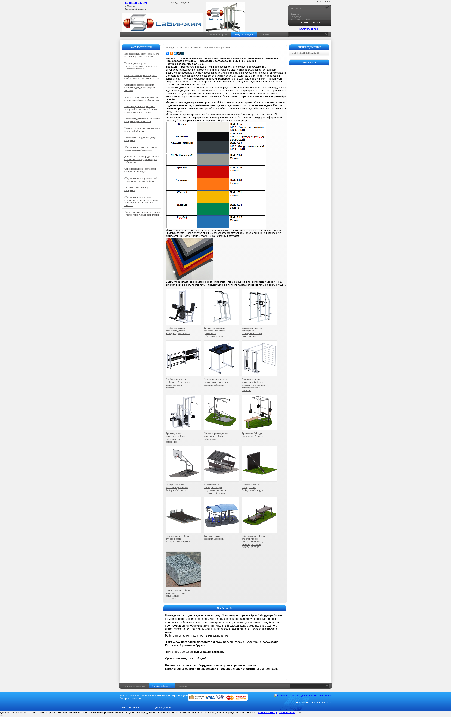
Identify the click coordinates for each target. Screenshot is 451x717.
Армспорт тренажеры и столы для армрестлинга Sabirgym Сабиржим (216, 382)
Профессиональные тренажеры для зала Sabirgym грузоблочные (178, 330)
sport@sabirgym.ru (180, 2)
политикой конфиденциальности (276, 712)
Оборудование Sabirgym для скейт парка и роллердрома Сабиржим (178, 539)
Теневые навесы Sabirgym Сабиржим (214, 537)
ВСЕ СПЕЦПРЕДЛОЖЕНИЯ (306, 53)
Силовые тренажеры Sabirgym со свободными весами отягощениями (252, 332)
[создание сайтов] (286, 695)
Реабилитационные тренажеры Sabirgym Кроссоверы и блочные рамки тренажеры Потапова (253, 385)
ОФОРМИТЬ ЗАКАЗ (310, 22)
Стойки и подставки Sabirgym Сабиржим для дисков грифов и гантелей (178, 383)
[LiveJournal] (182, 53)
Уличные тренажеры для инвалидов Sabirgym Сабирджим (216, 436)
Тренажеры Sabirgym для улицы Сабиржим (252, 434)
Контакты (265, 34)
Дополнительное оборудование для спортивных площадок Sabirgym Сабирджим (215, 488)
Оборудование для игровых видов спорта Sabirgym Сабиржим (177, 487)
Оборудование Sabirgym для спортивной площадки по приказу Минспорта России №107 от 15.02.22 (254, 542)
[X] (179, 53)
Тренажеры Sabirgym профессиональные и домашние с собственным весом (214, 332)
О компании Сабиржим (217, 34)
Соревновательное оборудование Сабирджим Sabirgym (252, 487)
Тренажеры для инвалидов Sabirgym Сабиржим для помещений (176, 437)
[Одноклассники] (171, 53)
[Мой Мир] (175, 53)
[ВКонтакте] (167, 53)
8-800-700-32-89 (136, 3)
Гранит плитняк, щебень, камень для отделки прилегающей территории (178, 594)
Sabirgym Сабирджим (244, 34)
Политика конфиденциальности (313, 702)
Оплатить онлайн (309, 28)
